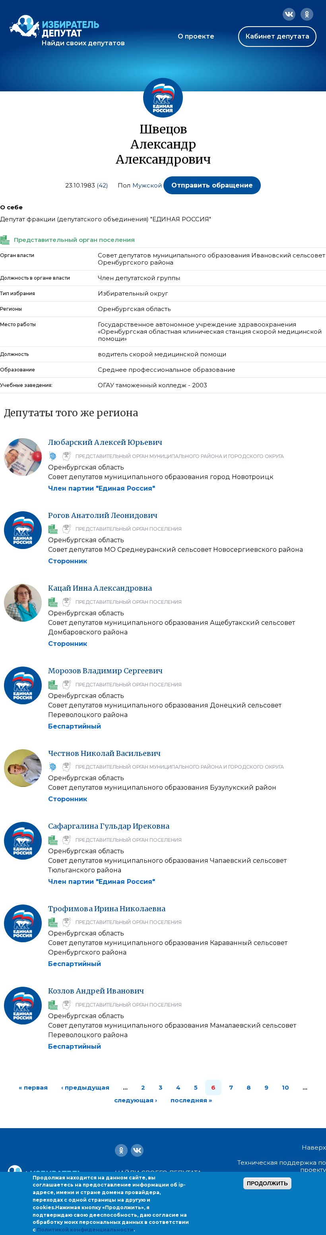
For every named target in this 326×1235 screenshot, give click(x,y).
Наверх (314, 1147)
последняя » (191, 1100)
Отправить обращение (212, 185)
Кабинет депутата (277, 36)
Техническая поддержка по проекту (281, 1166)
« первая (33, 1087)
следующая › (135, 1100)
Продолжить (267, 1183)
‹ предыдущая (85, 1087)
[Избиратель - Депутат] (54, 26)
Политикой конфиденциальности (85, 1230)
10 (285, 1087)
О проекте (196, 36)
